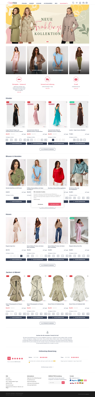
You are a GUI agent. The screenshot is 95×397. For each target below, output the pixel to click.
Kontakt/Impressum (31, 379)
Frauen (24, 3)
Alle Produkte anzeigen (47, 149)
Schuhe (38, 3)
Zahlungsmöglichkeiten (32, 385)
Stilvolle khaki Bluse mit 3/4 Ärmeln (14, 188)
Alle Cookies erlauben (54, 204)
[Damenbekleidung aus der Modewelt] (12, 2)
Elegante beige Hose (10, 246)
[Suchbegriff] (74, 3)
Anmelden (63, 382)
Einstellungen (40, 204)
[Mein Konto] (80, 3)
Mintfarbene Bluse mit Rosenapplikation (74, 189)
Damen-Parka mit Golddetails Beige (56, 304)
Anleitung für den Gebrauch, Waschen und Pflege (14, 387)
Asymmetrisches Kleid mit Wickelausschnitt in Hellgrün (54, 131)
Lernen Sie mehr (37, 199)
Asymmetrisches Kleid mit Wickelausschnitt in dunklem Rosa (34, 131)
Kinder (31, 3)
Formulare (8, 378)
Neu (56, 3)
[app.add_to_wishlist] (24, 102)
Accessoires (48, 3)
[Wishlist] (77, 3)
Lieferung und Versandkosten (33, 383)
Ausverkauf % (64, 3)
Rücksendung (8, 379)
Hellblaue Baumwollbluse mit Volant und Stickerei (35, 189)
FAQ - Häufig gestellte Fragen (12, 381)
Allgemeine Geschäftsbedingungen (34, 378)
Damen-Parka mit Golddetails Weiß (77, 304)
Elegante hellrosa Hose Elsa (75, 246)
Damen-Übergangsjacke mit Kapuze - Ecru (35, 304)
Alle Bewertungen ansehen (46, 367)
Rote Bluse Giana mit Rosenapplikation (57, 188)
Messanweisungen (9, 385)
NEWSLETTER (9, 383)
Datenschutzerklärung (31, 381)
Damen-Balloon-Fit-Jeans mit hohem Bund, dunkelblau (35, 246)
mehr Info (19, 91)
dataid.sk (87, 394)
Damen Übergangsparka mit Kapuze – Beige (14, 304)
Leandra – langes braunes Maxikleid (77, 130)
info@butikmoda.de (75, 378)
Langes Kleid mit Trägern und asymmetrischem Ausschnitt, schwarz (14, 131)
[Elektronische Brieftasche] (83, 3)
